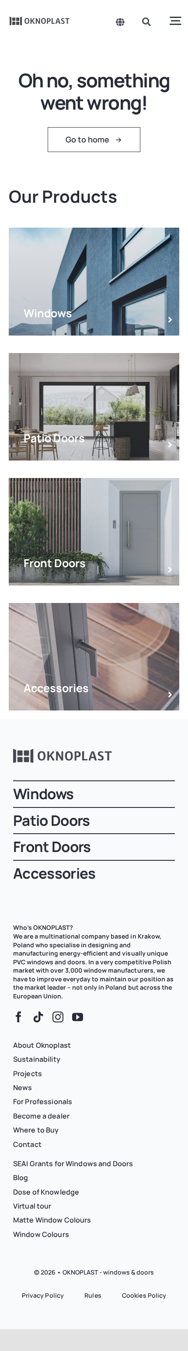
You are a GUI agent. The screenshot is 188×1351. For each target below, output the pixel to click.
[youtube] (77, 1017)
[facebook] (18, 1017)
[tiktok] (38, 1017)
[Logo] (40, 19)
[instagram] (57, 1017)
